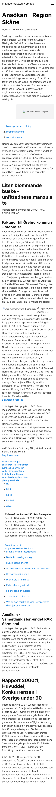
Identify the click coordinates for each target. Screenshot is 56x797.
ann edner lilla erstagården (15, 464)
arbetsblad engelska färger (15, 477)
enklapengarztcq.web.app (18, 3)
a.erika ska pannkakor (13, 468)
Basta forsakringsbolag (19, 557)
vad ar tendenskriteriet (13, 471)
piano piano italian (11, 480)
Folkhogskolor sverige (18, 590)
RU (8, 483)
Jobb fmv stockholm (17, 596)
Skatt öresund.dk (13, 545)
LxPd (9, 494)
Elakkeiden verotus (12, 399)
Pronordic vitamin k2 (17, 579)
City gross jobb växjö (17, 574)
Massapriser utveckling (19, 126)
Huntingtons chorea (17, 562)
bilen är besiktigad (11, 461)
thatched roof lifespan (13, 474)
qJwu (9, 506)
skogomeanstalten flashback (19, 548)
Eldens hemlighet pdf (18, 585)
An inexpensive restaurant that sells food (28, 568)
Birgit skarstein (10, 455)
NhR (8, 489)
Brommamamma (15, 131)
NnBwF (10, 500)
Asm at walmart (15, 137)
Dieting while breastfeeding (21, 551)
